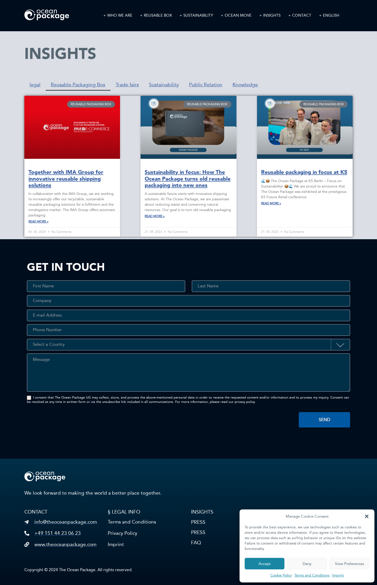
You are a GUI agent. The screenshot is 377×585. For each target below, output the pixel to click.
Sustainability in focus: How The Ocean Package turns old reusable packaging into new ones (188, 178)
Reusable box (158, 15)
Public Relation (205, 85)
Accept (265, 563)
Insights (272, 15)
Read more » (38, 221)
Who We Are (119, 15)
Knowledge (245, 85)
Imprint (338, 575)
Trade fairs (127, 85)
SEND (324, 419)
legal (35, 85)
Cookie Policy (281, 575)
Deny (307, 563)
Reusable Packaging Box (78, 85)
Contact (301, 15)
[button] (366, 516)
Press (198, 522)
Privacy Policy (122, 533)
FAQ (196, 542)
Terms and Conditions (312, 575)
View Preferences (349, 563)
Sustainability (198, 15)
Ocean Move (238, 15)
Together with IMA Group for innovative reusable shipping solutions (65, 178)
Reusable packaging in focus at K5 (304, 172)
